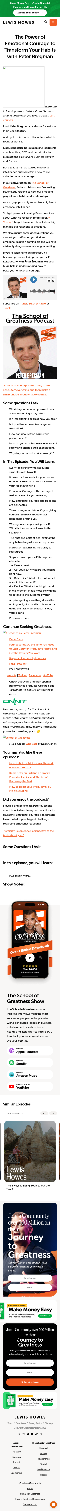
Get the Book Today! (28, 12)
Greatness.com (30, 1504)
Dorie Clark (16, 639)
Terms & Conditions (17, 1423)
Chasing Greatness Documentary (30, 1499)
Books (30, 1488)
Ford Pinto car (17, 663)
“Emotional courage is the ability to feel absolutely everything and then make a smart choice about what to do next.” (26, 390)
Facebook (35, 675)
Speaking (16, 1457)
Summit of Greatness (30, 1494)
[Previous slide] (44, 1113)
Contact (16, 1467)
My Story (16, 1451)
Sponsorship (16, 1473)
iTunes (23, 303)
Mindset (43, 1464)
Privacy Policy (35, 1423)
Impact (16, 1462)
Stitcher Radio (37, 303)
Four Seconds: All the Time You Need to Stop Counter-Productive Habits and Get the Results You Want (33, 649)
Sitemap (48, 1423)
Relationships (44, 1459)
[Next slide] (53, 1113)
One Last (31, 743)
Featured (43, 1448)
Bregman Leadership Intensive (27, 658)
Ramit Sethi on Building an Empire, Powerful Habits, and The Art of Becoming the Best (30, 777)
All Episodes (13, 1113)
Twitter (22, 675)
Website (11, 675)
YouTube (48, 675)
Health (43, 1475)
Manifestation (43, 1469)
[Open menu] (53, 22)
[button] (53, 1504)
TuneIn (7, 308)
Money (43, 1453)
